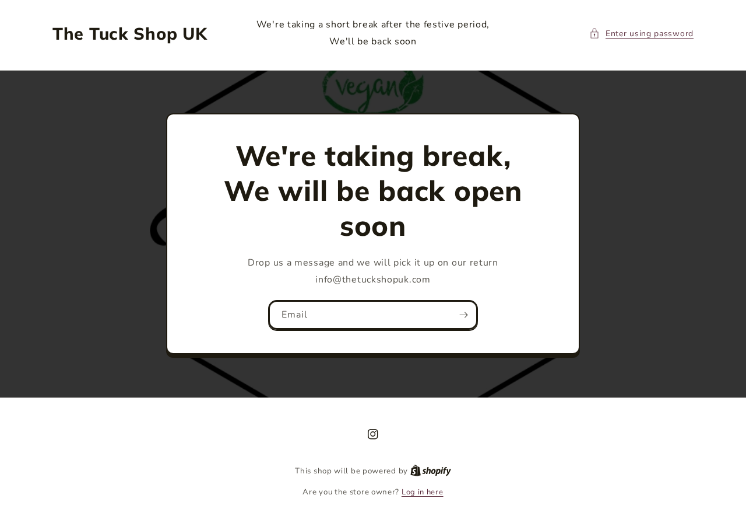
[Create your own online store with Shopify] (430, 471)
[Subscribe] (463, 315)
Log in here (423, 492)
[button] (641, 33)
